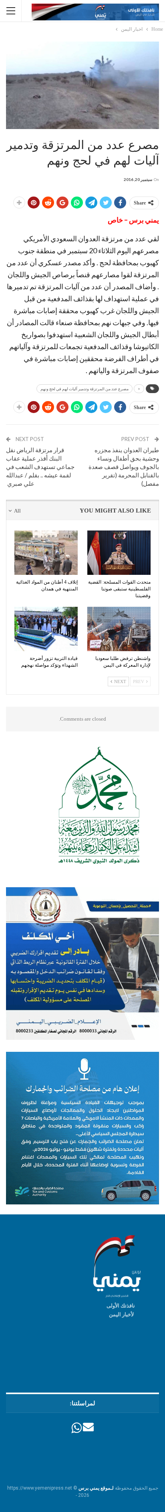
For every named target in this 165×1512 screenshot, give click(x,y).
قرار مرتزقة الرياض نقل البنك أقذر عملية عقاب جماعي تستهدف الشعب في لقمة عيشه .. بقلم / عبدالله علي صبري (40, 466)
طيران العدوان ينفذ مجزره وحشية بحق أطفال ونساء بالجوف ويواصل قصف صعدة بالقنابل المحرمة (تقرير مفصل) (124, 466)
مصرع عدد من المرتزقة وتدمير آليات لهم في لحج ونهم (84, 388)
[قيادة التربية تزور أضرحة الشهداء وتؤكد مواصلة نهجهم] (46, 629)
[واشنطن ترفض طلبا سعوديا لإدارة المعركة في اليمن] (119, 629)
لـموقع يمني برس (96, 1488)
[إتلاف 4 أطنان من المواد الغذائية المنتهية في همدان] (46, 552)
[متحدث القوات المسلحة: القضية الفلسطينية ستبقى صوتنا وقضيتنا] (119, 552)
